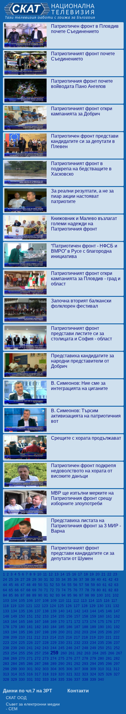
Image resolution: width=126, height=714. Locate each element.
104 (15, 601)
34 (64, 580)
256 (31, 653)
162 (117, 616)
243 (46, 648)
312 (116, 669)
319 (54, 674)
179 (15, 627)
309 (94, 669)
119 (14, 606)
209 (15, 637)
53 (59, 585)
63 (116, 585)
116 (107, 601)
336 (70, 679)
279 (94, 658)
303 (46, 669)
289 (54, 664)
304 (54, 669)
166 (31, 622)
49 (35, 585)
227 (38, 643)
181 (31, 627)
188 (86, 627)
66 (18, 590)
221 (109, 637)
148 (7, 616)
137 (38, 611)
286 (31, 664)
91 (47, 595)
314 (15, 674)
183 (46, 627)
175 (102, 622)
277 (78, 658)
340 (101, 679)
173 (86, 622)
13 (57, 574)
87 (23, 595)
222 (116, 637)
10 (40, 574)
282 (117, 658)
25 (12, 580)
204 (94, 632)
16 (75, 574)
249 (94, 648)
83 (116, 590)
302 (38, 669)
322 (78, 674)
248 (86, 648)
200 (62, 632)
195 (23, 632)
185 (62, 627)
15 (69, 574)
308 (86, 669)
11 (46, 574)
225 (23, 643)
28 (29, 580)
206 (110, 632)
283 (7, 664)
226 (31, 643)
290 (62, 664)
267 (119, 653)
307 (78, 669)
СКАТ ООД (16, 697)
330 (23, 679)
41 (105, 580)
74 (64, 590)
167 (38, 622)
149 (15, 616)
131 (109, 606)
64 (6, 590)
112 (77, 601)
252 (117, 648)
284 (15, 664)
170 (62, 622)
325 (102, 674)
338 (86, 679)
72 (53, 590)
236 (110, 643)
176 (110, 622)
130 (101, 606)
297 (117, 664)
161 (110, 616)
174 (94, 622)
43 (116, 580)
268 (7, 658)
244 (54, 648)
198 (46, 632)
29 (35, 580)
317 (38, 674)
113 (84, 601)
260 (65, 653)
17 (81, 574)
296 (110, 664)
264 (96, 653)
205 (102, 632)
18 (87, 574)
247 (78, 648)
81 (105, 590)
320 (62, 674)
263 (88, 653)
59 (94, 585)
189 (94, 627)
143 (86, 611)
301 (31, 669)
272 (38, 658)
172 (78, 622)
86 (18, 595)
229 (54, 643)
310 (102, 669)
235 (102, 643)
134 (15, 611)
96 (76, 595)
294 (94, 664)
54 (64, 585)
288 (46, 664)
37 (82, 580)
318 (46, 674)
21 (104, 574)
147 (117, 611)
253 (7, 653)
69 (35, 590)
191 (110, 627)
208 (7, 637)
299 (15, 669)
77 (82, 590)
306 (70, 669)
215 (62, 637)
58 (88, 585)
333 (46, 679)
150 (23, 616)
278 (86, 658)
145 (102, 611)
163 (7, 622)
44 (6, 585)
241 (31, 648)
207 (117, 632)
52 (53, 585)
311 (109, 669)
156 (70, 616)
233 (86, 643)
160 (102, 616)
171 (70, 622)
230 (62, 643)
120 (22, 606)
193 (7, 632)
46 (18, 585)
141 (70, 611)
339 (94, 679)
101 (109, 595)
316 (31, 674)
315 (23, 674)
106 (31, 601)
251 (110, 648)
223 (7, 643)
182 (38, 627)
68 (29, 590)
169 (54, 622)
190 (102, 627)
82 (111, 590)
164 (15, 622)
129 (93, 606)
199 (54, 632)
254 (15, 653)
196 (31, 632)
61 (105, 585)
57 (82, 585)
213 (46, 637)
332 (38, 679)
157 (78, 616)
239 (15, 648)
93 (59, 595)
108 (46, 601)
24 (6, 580)
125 (62, 606)
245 (62, 648)
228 (46, 643)
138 (46, 611)
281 (110, 658)
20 (98, 574)
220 (101, 637)
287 (38, 664)
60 (100, 585)
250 (102, 648)
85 (12, 595)
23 (115, 574)
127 (77, 606)
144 (94, 611)
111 (69, 601)
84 (6, 595)
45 (12, 585)
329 (15, 679)
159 (94, 616)
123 (46, 606)
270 (23, 658)
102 (116, 595)
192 (117, 627)
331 (31, 679)
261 (72, 653)
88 (29, 595)
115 (100, 601)
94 (64, 595)
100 (101, 595)
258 (46, 653)
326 (110, 674)
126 (70, 606)
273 (46, 658)
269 (15, 658)
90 (41, 595)
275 (62, 658)
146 (110, 611)
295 (102, 664)
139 (54, 611)
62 (111, 585)
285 (23, 664)
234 (94, 643)
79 (94, 590)
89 (35, 595)
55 (70, 585)
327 (117, 674)
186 (70, 627)
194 (15, 632)
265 (104, 653)
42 (111, 580)
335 (62, 679)
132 (116, 606)
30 (41, 580)
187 (78, 627)
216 (70, 637)
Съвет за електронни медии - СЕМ (33, 706)
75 (70, 590)
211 (30, 637)
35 (70, 580)
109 (54, 601)
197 (38, 632)
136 (31, 611)
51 (47, 585)
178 (7, 627)
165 (23, 622)
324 (94, 674)
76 (76, 590)
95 (70, 595)
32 (53, 580)
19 (93, 574)
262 (80, 653)
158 (86, 616)
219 (94, 637)
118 (7, 606)
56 (76, 585)
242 (38, 648)
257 (38, 653)
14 (63, 574)
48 (29, 585)
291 (70, 664)
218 (86, 637)
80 (100, 590)
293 (86, 664)
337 (78, 679)
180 (23, 627)
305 (62, 669)
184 (54, 627)
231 (70, 643)
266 (112, 653)
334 (54, 679)
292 (78, 664)
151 (31, 616)
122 (38, 606)
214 (54, 637)
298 (7, 669)
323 (86, 674)
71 (47, 590)
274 (54, 658)
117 (114, 601)
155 (62, 616)
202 (78, 632)
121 (30, 606)
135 (23, 611)
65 (12, 590)
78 (88, 590)
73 (59, 590)
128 (85, 606)
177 (117, 622)
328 (7, 679)
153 (46, 616)
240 (23, 648)
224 (15, 643)
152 (38, 616)
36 (76, 580)
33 (59, 580)
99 (94, 595)
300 (23, 669)
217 (78, 637)
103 (7, 601)
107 (38, 601)
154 (54, 616)
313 (7, 674)
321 (70, 674)
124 (54, 606)
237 (117, 643)
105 (23, 601)
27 (23, 580)
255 (23, 653)
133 (7, 611)
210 (23, 637)
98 (88, 595)
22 (110, 574)
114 (92, 601)
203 (86, 632)
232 (78, 643)
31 (47, 580)
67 (23, 590)
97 (82, 595)
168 (46, 622)
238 (7, 648)
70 (41, 590)
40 (100, 580)
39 (94, 580)
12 (52, 574)
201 (70, 632)
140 (62, 611)
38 (88, 580)
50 (41, 585)
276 (70, 658)
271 (31, 658)
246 (70, 648)
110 (62, 601)
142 (78, 611)
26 (18, 580)
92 (53, 595)
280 (102, 658)
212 (38, 637)
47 (23, 585)
